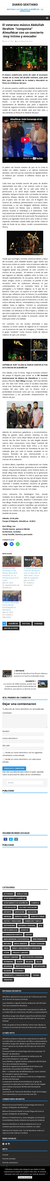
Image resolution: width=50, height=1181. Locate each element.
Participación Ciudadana (32, 957)
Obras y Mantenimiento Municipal (26, 948)
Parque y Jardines (11, 957)
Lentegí (28, 935)
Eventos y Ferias (37, 916)
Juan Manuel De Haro (25, 41)
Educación (32, 912)
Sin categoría (39, 966)
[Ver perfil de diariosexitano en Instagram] (9, 1144)
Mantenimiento (39, 939)
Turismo (36, 975)
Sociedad (7, 971)
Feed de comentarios (10, 1162)
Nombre (5, 731)
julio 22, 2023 (9, 41)
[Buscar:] (25, 783)
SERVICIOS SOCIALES (23, 966)
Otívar (6, 953)
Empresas (7, 916)
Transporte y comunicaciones (16, 975)
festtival (26, 624)
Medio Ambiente (20, 944)
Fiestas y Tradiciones (12, 921)
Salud (38, 962)
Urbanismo (8, 980)
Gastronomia (9, 925)
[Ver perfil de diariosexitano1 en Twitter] (6, 1144)
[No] (47, 1173)
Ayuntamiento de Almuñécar (16, 903)
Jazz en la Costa (11, 628)
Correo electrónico (9, 738)
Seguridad (8, 966)
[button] (16, 350)
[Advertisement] (25, 650)
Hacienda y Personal (27, 925)
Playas (19, 962)
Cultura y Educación (28, 907)
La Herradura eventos (13, 935)
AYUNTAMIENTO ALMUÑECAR (14, 898)
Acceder (5, 1155)
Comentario (7, 713)
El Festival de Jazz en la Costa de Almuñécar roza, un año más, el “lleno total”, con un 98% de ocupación (33, 573)
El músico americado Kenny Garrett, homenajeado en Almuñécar (10, 606)
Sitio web (6, 745)
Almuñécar (13, 624)
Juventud (25, 930)
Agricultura (22, 894)
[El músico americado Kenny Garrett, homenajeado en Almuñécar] (11, 595)
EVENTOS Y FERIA (21, 916)
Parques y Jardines (20, 953)
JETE (40, 925)
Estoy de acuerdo (25, 1177)
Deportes (7, 912)
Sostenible (19, 971)
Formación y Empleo (33, 921)
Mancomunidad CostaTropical (16, 939)
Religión (29, 962)
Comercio (35, 903)
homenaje (38, 624)
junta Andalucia (10, 930)
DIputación (19, 912)
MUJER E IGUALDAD (38, 944)
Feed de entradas (9, 1159)
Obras (6, 948)
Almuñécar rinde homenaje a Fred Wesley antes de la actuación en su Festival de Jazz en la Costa (10, 574)
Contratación (10, 907)
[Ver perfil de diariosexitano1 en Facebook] (3, 1144)
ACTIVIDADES (8, 894)
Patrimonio (8, 962)
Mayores (7, 944)
